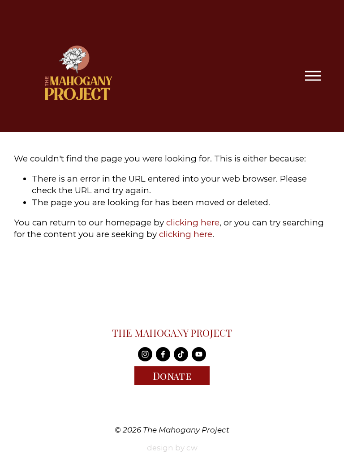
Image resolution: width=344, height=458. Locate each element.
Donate (172, 375)
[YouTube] (199, 354)
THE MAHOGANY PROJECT (172, 333)
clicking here (192, 222)
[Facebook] (163, 354)
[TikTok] (181, 354)
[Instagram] (145, 354)
